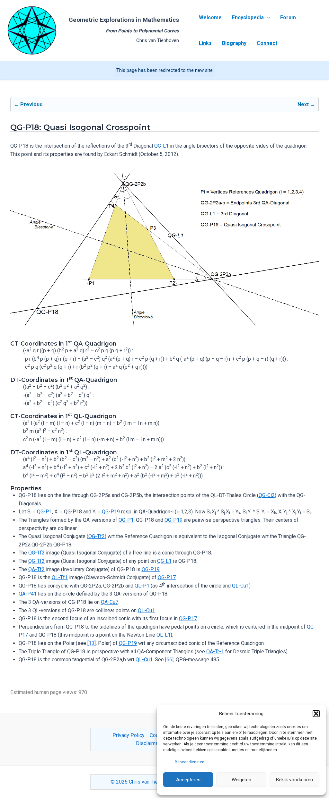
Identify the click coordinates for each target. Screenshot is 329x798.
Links (205, 43)
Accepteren (188, 780)
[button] (316, 713)
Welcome (210, 17)
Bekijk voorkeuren (294, 780)
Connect (267, 43)
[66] (169, 659)
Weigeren (241, 780)
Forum (288, 17)
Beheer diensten (189, 762)
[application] (267, 17)
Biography (234, 43)
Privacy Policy (128, 735)
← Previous (28, 104)
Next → (306, 104)
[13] (91, 643)
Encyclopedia (248, 17)
